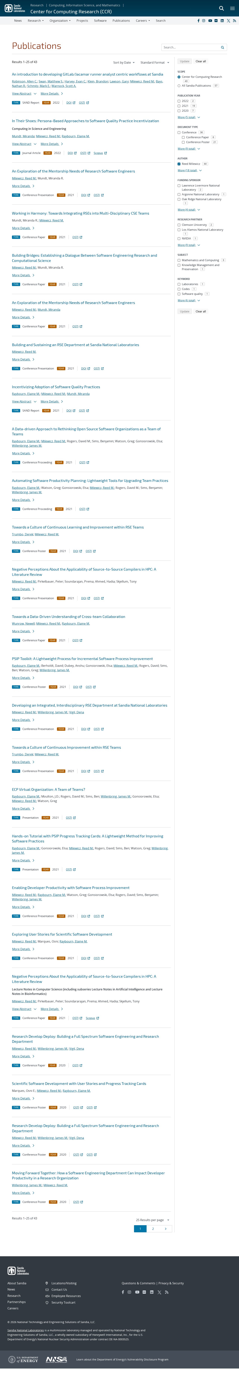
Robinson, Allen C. (24, 81)
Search (161, 21)
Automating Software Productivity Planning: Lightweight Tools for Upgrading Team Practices (90, 480)
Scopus (98, 153)
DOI (69, 102)
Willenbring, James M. (27, 446)
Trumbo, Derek (22, 534)
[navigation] (124, 62)
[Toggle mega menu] (233, 8)
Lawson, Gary (119, 81)
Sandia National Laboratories (25, 1330)
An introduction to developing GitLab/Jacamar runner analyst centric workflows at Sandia (87, 74)
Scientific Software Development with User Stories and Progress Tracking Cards (79, 1083)
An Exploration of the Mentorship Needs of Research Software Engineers (73, 171)
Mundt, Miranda (23, 136)
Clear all (202, 61)
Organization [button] (59, 21)
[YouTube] (210, 20)
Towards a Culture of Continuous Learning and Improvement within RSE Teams (78, 527)
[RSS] (235, 20)
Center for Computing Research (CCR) (71, 11)
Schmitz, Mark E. (38, 86)
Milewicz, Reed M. (142, 81)
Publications (121, 21)
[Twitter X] (229, 20)
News (18, 21)
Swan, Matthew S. (51, 81)
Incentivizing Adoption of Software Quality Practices (56, 386)
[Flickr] (217, 20)
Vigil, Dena (76, 712)
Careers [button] (141, 21)
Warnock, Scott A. (64, 86)
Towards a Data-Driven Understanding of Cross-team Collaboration (68, 616)
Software (100, 21)
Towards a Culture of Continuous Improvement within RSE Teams (66, 747)
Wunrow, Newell (23, 623)
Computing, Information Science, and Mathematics (84, 5)
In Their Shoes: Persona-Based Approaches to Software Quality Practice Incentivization (85, 120)
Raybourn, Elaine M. (76, 136)
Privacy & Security (171, 1283)
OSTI (82, 102)
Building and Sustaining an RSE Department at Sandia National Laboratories (75, 344)
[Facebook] (198, 20)
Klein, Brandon (98, 81)
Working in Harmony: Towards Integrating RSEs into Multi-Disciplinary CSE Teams (80, 213)
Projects (82, 21)
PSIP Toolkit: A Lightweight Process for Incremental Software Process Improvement (82, 658)
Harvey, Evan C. (75, 81)
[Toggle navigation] (7, 20)
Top (228, 1369)
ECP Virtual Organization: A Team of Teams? (48, 789)
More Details (50, 93)
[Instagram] (204, 20)
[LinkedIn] (223, 20)
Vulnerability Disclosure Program (147, 1359)
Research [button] (34, 21)
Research (37, 5)
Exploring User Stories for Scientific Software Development (62, 934)
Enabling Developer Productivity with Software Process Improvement (71, 887)
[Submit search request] (222, 47)
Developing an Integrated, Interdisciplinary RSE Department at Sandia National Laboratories (89, 705)
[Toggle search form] (221, 8)
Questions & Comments (138, 1283)
